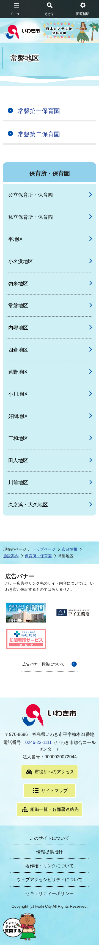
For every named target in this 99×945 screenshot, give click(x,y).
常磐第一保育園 (39, 111)
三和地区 (18, 438)
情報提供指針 (49, 852)
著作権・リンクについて (49, 865)
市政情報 (69, 549)
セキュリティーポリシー (49, 893)
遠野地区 (18, 372)
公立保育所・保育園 (30, 195)
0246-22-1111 (38, 742)
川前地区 (18, 482)
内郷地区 (18, 327)
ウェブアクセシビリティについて (49, 879)
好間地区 (18, 416)
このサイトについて (49, 838)
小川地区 (18, 394)
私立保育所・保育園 (30, 217)
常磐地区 (18, 305)
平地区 (15, 239)
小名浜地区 (20, 261)
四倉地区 (18, 350)
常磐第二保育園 (39, 134)
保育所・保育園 (38, 556)
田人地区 (18, 460)
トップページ (44, 549)
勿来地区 (18, 283)
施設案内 (11, 556)
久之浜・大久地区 (28, 504)
